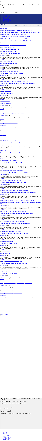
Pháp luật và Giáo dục (6, 21)
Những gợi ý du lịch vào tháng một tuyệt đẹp (10, 152)
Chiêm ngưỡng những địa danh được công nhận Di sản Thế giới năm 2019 (17, 40)
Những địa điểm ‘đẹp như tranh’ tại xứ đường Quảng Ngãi (13, 263)
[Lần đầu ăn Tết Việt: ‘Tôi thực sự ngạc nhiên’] (8, 140)
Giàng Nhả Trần (3, 55)
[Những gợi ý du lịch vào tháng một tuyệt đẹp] (8, 150)
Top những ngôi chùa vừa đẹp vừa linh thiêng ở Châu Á (13, 182)
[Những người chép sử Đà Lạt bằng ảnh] (7, 241)
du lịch (6, 28)
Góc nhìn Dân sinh (6, 439)
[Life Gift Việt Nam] (4, 314)
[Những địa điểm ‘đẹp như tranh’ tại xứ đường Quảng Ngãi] (11, 261)
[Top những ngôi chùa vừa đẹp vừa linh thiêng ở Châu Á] (10, 180)
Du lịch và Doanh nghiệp (7, 20)
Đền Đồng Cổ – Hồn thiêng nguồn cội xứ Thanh (11, 293)
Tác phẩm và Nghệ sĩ (6, 19)
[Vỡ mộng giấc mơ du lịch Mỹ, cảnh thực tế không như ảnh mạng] (12, 221)
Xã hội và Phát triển (6, 18)
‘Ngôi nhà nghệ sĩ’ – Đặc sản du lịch (8, 273)
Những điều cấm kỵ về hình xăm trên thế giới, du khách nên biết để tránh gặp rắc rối (19, 192)
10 (3, 308)
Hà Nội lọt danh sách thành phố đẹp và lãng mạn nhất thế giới (14, 172)
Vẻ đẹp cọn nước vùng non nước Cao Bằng (10, 53)
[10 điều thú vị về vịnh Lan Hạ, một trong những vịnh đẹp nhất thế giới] (13, 34)
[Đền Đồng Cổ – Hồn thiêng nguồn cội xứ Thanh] (9, 290)
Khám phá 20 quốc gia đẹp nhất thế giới (9, 49)
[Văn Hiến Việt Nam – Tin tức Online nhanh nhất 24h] (10, 1)
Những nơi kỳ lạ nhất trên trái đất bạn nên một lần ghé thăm (14, 233)
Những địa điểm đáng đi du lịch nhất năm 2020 (11, 162)
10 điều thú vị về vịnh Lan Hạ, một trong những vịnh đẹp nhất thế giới (16, 36)
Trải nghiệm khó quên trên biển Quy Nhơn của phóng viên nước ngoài (16, 283)
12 (3, 310)
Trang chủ (2, 28)
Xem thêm (2, 59)
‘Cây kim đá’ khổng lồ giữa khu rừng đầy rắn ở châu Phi (13, 45)
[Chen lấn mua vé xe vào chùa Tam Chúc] (7, 130)
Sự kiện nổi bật (5, 15)
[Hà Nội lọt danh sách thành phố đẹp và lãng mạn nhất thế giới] (11, 170)
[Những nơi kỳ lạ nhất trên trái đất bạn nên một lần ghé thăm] (11, 231)
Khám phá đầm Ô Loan (5, 103)
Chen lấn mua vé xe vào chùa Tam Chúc (9, 133)
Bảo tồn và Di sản (6, 17)
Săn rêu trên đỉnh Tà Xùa (6, 253)
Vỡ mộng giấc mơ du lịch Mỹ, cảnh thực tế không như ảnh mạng (15, 223)
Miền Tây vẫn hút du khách (6, 93)
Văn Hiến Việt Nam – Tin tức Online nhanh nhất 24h (9, 2)
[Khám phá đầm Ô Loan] (5, 101)
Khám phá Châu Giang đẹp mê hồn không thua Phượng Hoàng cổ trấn (16, 213)
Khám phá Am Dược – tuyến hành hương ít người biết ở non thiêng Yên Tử (17, 83)
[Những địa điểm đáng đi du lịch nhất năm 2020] (9, 160)
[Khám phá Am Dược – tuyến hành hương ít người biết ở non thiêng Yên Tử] (14, 81)
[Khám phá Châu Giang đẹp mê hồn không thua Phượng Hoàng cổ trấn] (13, 211)
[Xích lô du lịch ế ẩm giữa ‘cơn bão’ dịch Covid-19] (9, 71)
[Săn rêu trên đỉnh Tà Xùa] (5, 251)
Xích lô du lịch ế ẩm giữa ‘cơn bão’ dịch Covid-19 (11, 73)
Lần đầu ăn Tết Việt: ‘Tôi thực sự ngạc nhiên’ (10, 142)
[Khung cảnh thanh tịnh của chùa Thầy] (7, 120)
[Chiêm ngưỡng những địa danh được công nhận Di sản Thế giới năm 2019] (13, 38)
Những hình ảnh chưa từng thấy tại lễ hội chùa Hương (12, 113)
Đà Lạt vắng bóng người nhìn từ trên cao (9, 63)
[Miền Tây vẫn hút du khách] (5, 91)
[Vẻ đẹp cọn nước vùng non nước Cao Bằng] (8, 51)
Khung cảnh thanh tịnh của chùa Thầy (9, 123)
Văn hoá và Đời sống (6, 16)
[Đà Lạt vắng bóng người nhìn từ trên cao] (7, 61)
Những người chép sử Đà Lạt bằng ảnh (9, 243)
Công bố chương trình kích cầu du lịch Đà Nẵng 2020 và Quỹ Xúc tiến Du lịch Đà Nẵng (20, 32)
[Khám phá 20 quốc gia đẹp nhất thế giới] (7, 47)
